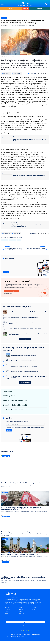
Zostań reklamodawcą (35, 634)
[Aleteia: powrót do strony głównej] (25, 3)
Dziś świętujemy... (9, 396)
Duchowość (7, 613)
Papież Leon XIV (6, 516)
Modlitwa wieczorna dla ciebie (15, 400)
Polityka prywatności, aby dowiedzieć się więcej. (35, 427)
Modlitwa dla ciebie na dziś (13, 410)
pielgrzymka (5, 492)
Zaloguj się (25, 625)
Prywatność (23, 636)
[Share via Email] (45, 73)
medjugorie (5, 539)
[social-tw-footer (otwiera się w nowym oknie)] (26, 630)
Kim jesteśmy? (18, 634)
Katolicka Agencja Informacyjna (18, 25)
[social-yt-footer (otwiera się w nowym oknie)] (21, 630)
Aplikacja (20, 611)
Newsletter (21, 609)
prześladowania (6, 561)
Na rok (33, 609)
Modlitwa (39, 8)
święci (19, 240)
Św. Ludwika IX (29, 5)
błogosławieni (13, 240)
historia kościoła (6, 456)
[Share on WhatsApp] (48, 73)
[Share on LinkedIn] (41, 73)
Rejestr (10, 8)
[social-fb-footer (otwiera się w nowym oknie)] (23, 630)
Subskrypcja (21, 613)
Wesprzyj (24, 8)
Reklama (20, 616)
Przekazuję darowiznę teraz (10, 291)
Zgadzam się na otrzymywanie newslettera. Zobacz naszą (18, 268)
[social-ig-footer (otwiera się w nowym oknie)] (28, 630)
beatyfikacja (5, 240)
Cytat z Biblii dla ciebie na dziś (15, 405)
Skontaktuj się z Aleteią (15, 636)
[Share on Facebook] (38, 73)
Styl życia (7, 611)
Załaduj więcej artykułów (25, 339)
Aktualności (7, 609)
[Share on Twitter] (43, 73)
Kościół (2, 15)
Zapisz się (6, 272)
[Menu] (8, 3)
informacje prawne (26, 634)
